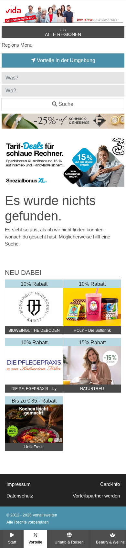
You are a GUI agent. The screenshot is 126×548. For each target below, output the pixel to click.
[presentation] (8, 162)
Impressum (18, 484)
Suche (65, 104)
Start (12, 542)
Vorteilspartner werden (96, 495)
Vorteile (35, 542)
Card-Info (110, 484)
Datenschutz (19, 495)
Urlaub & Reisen (69, 542)
